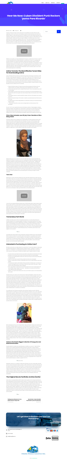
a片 (14, 109)
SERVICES (53, 2)
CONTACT (58, 2)
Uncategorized (16, 30)
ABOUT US (47, 2)
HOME (42, 2)
